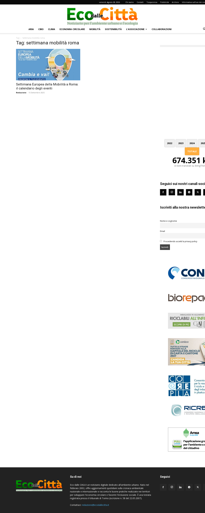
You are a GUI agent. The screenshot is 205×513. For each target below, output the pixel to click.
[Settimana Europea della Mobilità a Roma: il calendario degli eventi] (48, 64)
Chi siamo (129, 2)
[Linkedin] (180, 192)
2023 (180, 143)
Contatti (140, 2)
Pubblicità (164, 2)
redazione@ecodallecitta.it (95, 504)
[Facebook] (163, 192)
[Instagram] (172, 192)
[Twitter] (198, 192)
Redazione (21, 92)
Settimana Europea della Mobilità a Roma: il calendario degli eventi (47, 86)
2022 (169, 143)
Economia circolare (72, 29)
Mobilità (94, 29)
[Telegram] (189, 192)
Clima (51, 29)
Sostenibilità (113, 29)
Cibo (41, 29)
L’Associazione (135, 29)
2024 (192, 143)
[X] (198, 487)
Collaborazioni (162, 29)
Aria (31, 29)
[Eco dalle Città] (102, 15)
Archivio (175, 2)
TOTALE (192, 151)
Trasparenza (152, 2)
